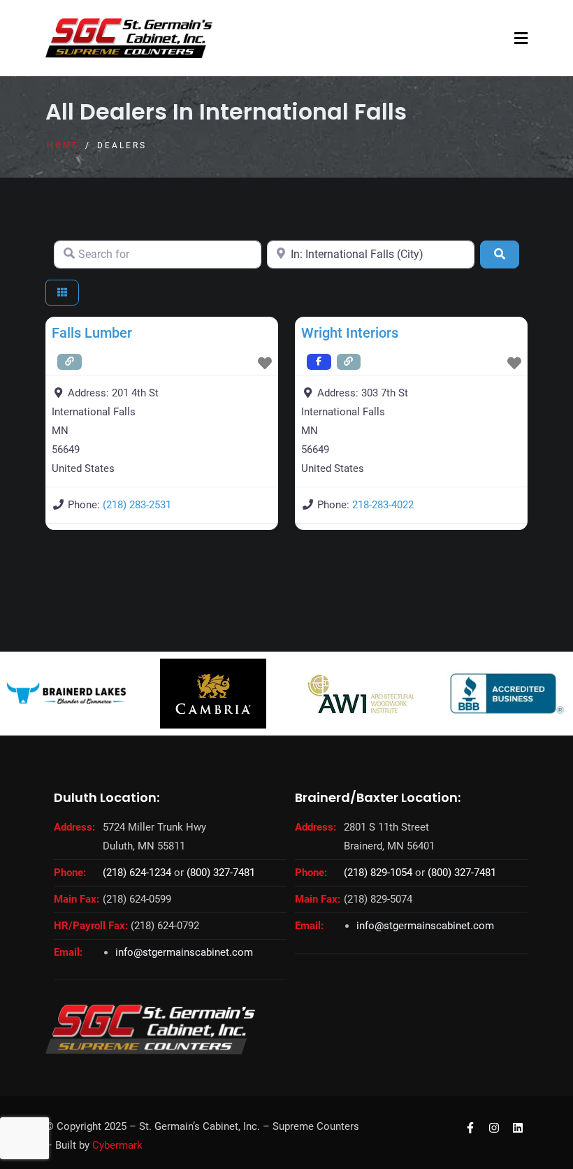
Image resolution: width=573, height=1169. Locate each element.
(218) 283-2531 (137, 505)
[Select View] (62, 293)
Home (63, 145)
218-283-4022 (383, 505)
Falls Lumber (92, 332)
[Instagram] (494, 1127)
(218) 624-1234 (137, 872)
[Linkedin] (517, 1127)
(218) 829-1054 (378, 872)
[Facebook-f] (470, 1127)
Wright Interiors (349, 332)
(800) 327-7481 (221, 872)
